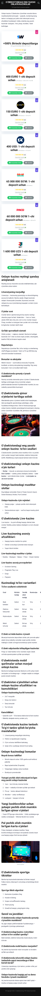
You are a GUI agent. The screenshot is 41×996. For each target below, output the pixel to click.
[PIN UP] (20, 178)
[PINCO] (20, 213)
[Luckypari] (20, 108)
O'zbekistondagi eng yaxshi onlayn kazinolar (20, 3)
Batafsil (29, 58)
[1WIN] (20, 40)
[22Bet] (20, 248)
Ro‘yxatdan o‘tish (16, 58)
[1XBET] (20, 143)
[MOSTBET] (20, 73)
